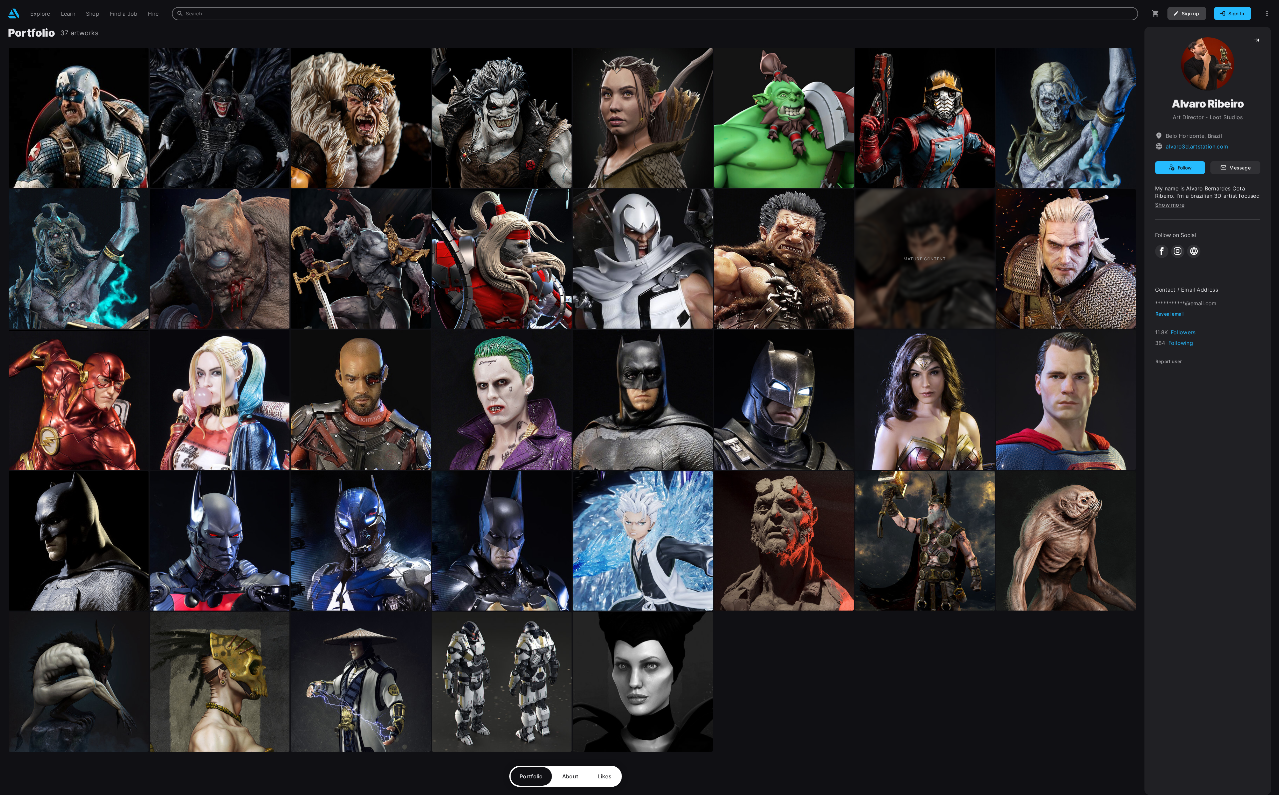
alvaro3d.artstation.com (1197, 146)
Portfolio (531, 776)
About (570, 776)
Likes (605, 776)
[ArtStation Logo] (14, 13)
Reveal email (1169, 314)
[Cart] (1155, 13)
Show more (1169, 204)
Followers (1183, 332)
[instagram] (1177, 251)
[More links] (1267, 13)
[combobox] (655, 13)
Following (1180, 343)
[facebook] (1161, 251)
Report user (1168, 361)
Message (1239, 167)
